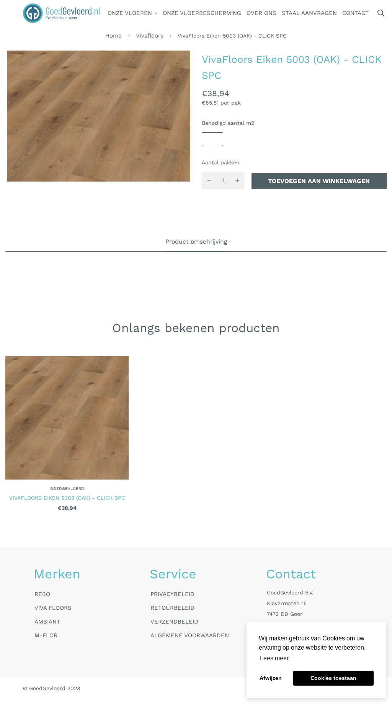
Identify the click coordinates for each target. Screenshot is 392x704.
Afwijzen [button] (271, 678)
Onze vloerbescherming (202, 13)
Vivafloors (149, 35)
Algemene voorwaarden (189, 635)
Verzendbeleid (174, 621)
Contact (355, 13)
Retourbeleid (172, 607)
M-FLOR (45, 635)
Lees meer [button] (274, 658)
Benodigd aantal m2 (228, 123)
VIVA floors (53, 607)
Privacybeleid (172, 594)
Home (113, 35)
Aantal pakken (221, 162)
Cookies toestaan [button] (333, 678)
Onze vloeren (130, 13)
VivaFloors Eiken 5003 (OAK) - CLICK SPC (67, 498)
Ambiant (47, 621)
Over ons (261, 13)
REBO (42, 594)
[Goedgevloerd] (61, 13)
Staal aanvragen (309, 13)
